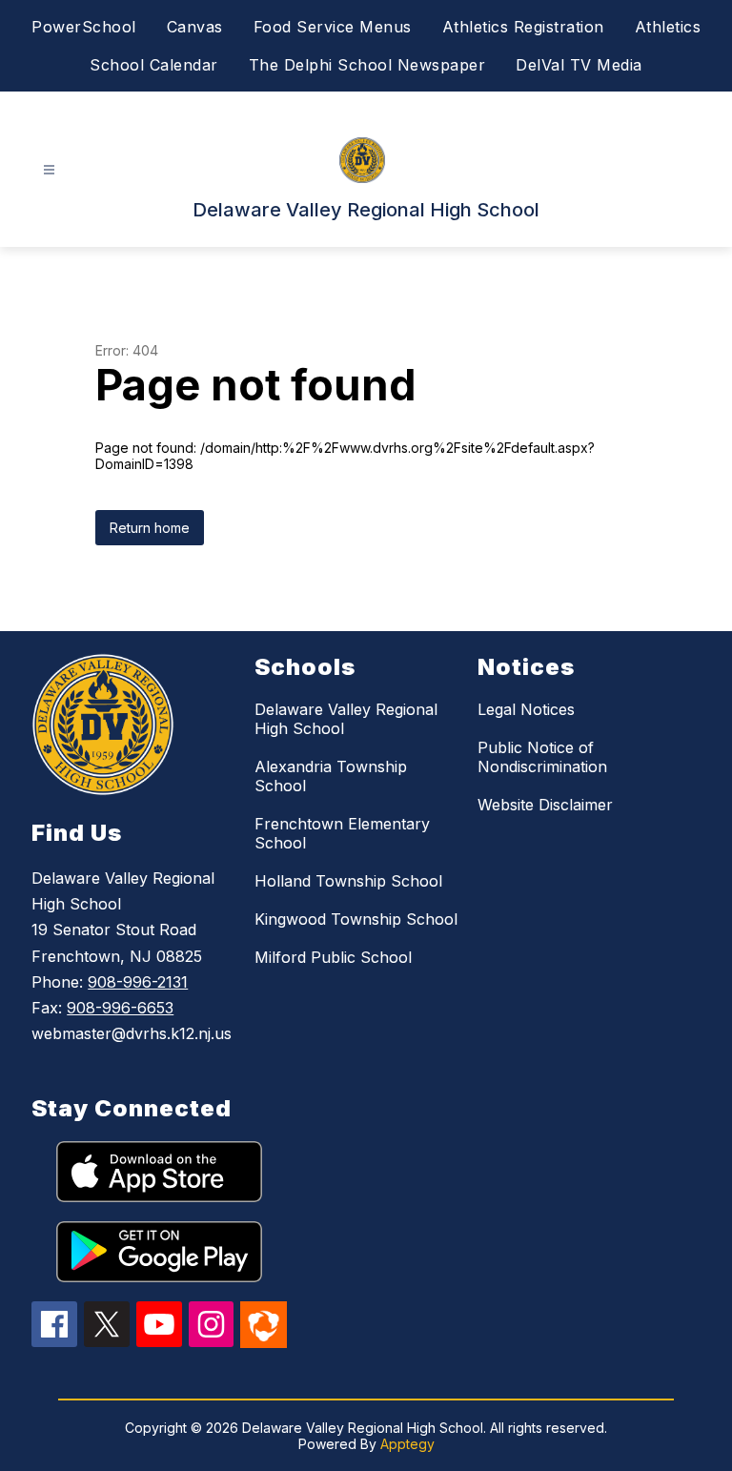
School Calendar (154, 64)
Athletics (668, 26)
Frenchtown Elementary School (342, 833)
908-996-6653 (120, 1007)
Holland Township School (348, 880)
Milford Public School (333, 957)
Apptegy (407, 1444)
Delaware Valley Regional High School (345, 719)
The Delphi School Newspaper (367, 64)
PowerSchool (83, 26)
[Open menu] (49, 170)
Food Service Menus (333, 26)
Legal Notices (526, 709)
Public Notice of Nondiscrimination (542, 757)
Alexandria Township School (330, 776)
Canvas (195, 26)
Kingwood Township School (356, 919)
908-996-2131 (138, 981)
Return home (150, 528)
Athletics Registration (523, 26)
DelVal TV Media (579, 64)
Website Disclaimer (545, 804)
